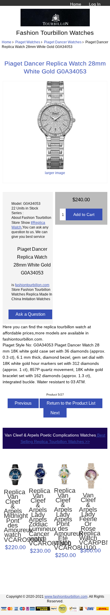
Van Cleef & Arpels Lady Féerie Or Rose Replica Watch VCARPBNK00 (88, 519)
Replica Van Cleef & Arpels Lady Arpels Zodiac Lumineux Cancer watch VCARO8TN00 (38, 517)
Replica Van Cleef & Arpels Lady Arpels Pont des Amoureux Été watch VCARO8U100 (63, 519)
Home (75, 4)
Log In (95, 4)
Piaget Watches (27, 42)
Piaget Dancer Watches (63, 42)
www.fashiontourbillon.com (66, 596)
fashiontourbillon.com (32, 285)
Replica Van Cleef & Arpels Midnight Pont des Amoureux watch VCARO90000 (13, 516)
